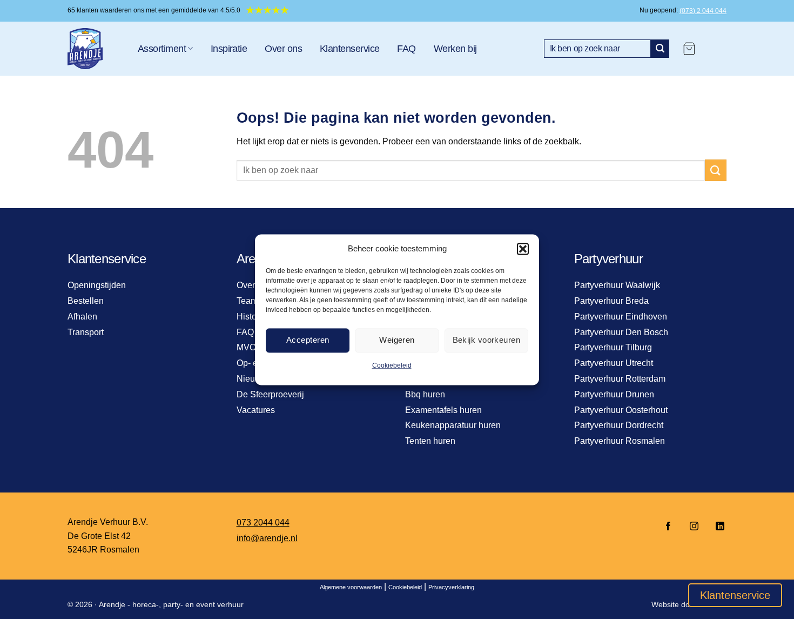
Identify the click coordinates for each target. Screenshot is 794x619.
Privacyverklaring (451, 587)
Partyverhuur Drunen (614, 394)
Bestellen (86, 300)
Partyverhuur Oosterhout (621, 410)
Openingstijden (97, 285)
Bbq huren (425, 394)
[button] (522, 248)
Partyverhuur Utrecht (613, 363)
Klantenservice (349, 48)
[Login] (716, 49)
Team (247, 300)
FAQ (406, 48)
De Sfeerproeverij (270, 394)
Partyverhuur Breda (611, 300)
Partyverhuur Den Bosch (621, 332)
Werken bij (455, 48)
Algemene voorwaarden (351, 587)
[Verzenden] (660, 48)
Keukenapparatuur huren (453, 425)
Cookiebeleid (392, 365)
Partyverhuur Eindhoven (620, 316)
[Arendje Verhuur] (95, 49)
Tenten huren (430, 440)
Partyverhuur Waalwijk (617, 285)
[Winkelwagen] (689, 49)
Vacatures (256, 410)
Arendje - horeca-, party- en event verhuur (171, 604)
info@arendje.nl (267, 538)
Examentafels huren (443, 410)
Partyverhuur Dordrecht (618, 425)
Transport (86, 332)
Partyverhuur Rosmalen (619, 440)
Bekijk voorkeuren (487, 339)
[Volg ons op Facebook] (668, 526)
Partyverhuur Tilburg (613, 347)
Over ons (283, 48)
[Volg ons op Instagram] (694, 526)
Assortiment (162, 48)
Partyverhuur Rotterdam (619, 378)
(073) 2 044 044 (702, 11)
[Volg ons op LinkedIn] (716, 526)
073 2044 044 (263, 522)
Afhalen (82, 316)
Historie (251, 316)
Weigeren (397, 339)
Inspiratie (229, 48)
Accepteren (307, 339)
